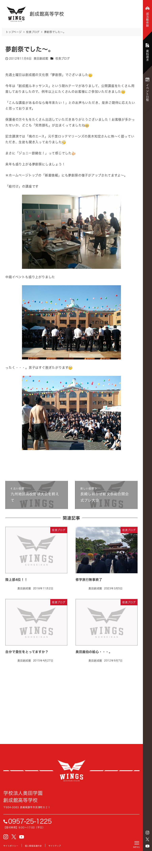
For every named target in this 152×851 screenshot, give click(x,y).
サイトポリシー (10, 846)
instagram (147, 832)
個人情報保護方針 (33, 846)
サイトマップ (54, 846)
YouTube (147, 846)
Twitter (147, 839)
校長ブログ (62, 58)
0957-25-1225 (30, 821)
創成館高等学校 (71, 771)
